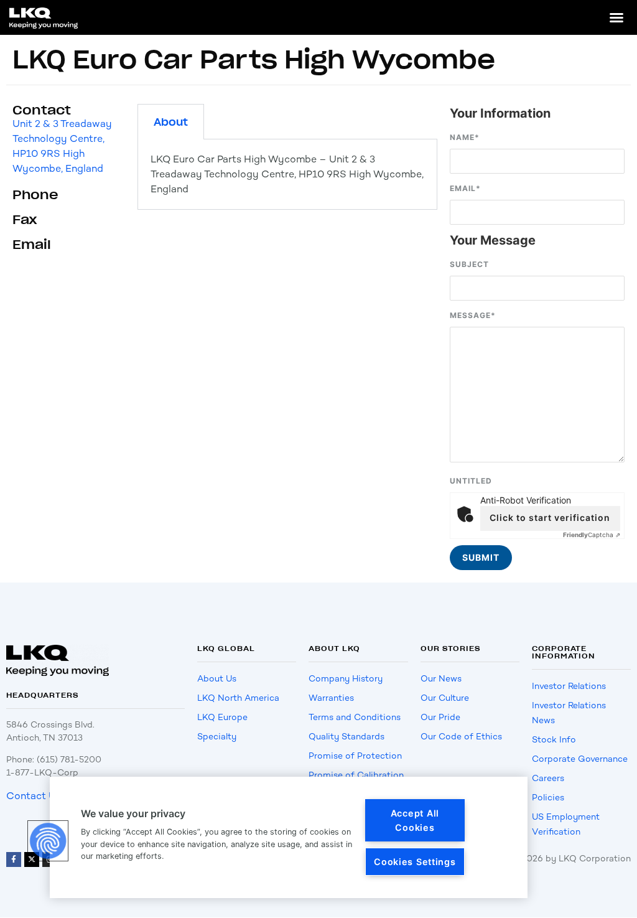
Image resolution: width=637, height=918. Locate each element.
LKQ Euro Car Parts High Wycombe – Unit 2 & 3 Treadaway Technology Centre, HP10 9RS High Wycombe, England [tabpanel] (287, 174)
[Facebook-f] (13, 859)
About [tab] (171, 122)
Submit (481, 557)
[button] (616, 17)
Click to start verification (550, 517)
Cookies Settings (415, 861)
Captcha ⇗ (591, 534)
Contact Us (33, 796)
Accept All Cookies (415, 820)
